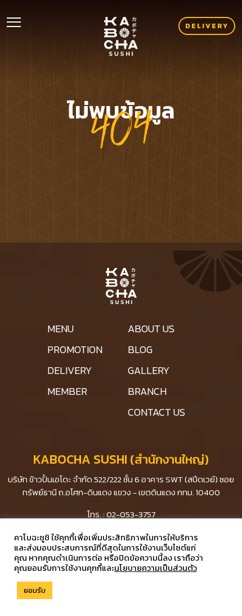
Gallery (148, 370)
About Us (151, 328)
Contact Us (156, 412)
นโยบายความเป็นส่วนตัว (155, 568)
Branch (147, 391)
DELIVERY (69, 370)
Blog (140, 349)
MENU (60, 328)
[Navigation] (14, 20)
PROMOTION (74, 349)
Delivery (206, 26)
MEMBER (67, 391)
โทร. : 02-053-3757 (121, 514)
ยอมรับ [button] (35, 590)
